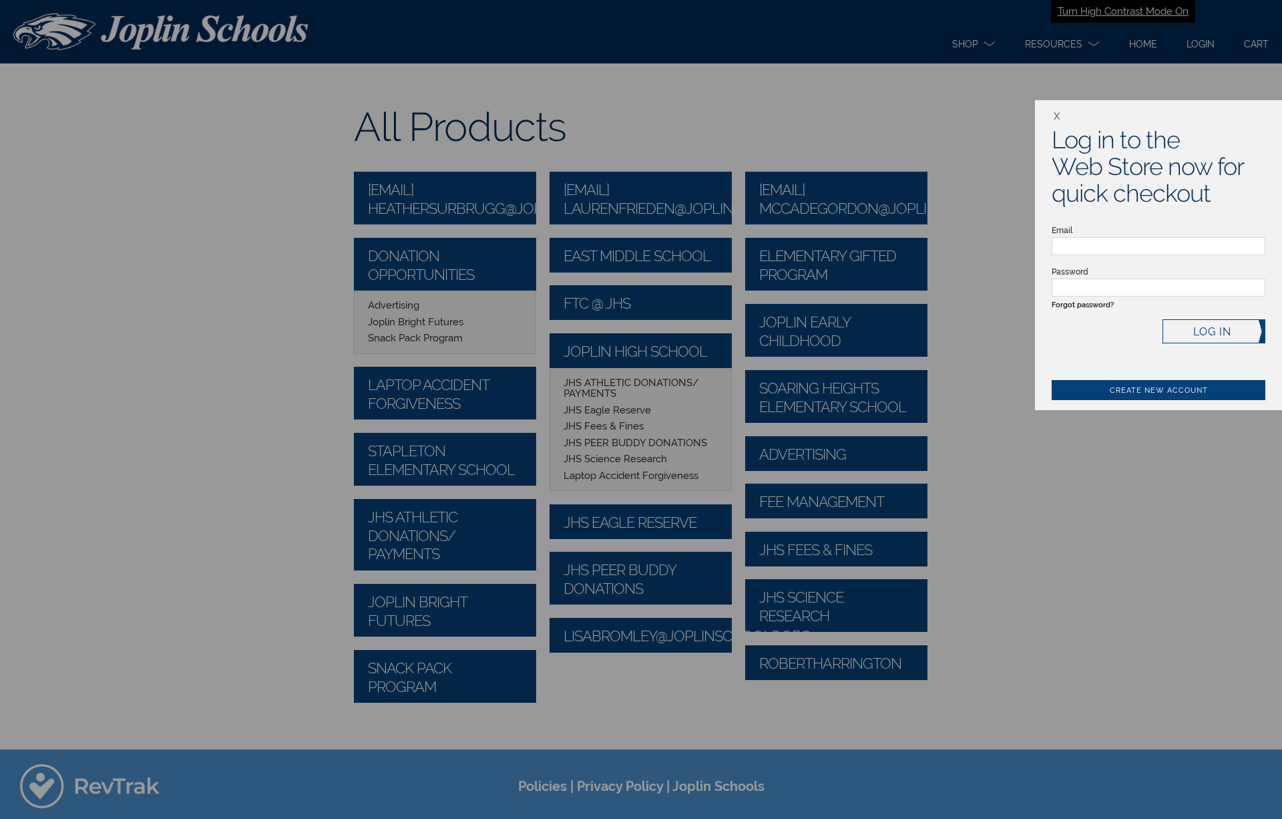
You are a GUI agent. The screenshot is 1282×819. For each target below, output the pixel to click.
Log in (1212, 331)
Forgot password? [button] (1083, 305)
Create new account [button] (1159, 390)
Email (1062, 230)
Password (1070, 272)
